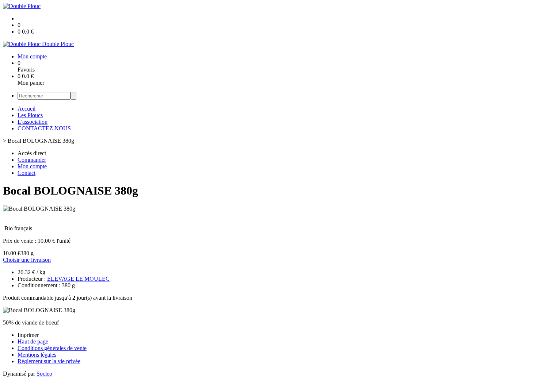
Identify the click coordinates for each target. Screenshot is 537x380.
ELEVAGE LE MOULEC (78, 279)
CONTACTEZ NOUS (44, 128)
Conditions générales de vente (52, 348)
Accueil (26, 108)
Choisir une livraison (27, 260)
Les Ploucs (30, 115)
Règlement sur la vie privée (49, 361)
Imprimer (28, 335)
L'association (32, 122)
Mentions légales (37, 355)
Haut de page (33, 341)
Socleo (44, 374)
